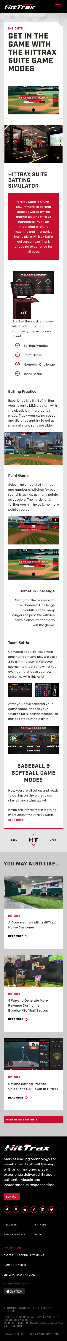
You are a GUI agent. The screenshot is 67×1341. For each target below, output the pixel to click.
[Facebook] (7, 1209)
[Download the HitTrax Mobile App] (14, 1291)
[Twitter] (51, 1209)
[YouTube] (25, 1209)
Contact (12, 1197)
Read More (15, 936)
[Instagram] (16, 1209)
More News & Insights (21, 1119)
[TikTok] (34, 1209)
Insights (14, 916)
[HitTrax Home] (20, 6)
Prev (14, 840)
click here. (16, 820)
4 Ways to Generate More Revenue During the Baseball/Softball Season (28, 1005)
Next (53, 840)
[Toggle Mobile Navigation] (58, 6)
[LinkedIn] (42, 1209)
